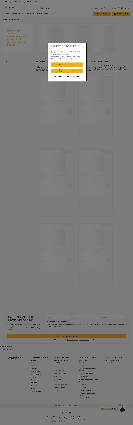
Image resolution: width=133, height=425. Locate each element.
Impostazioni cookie (67, 71)
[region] (67, 62)
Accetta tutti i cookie (67, 65)
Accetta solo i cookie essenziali (67, 76)
